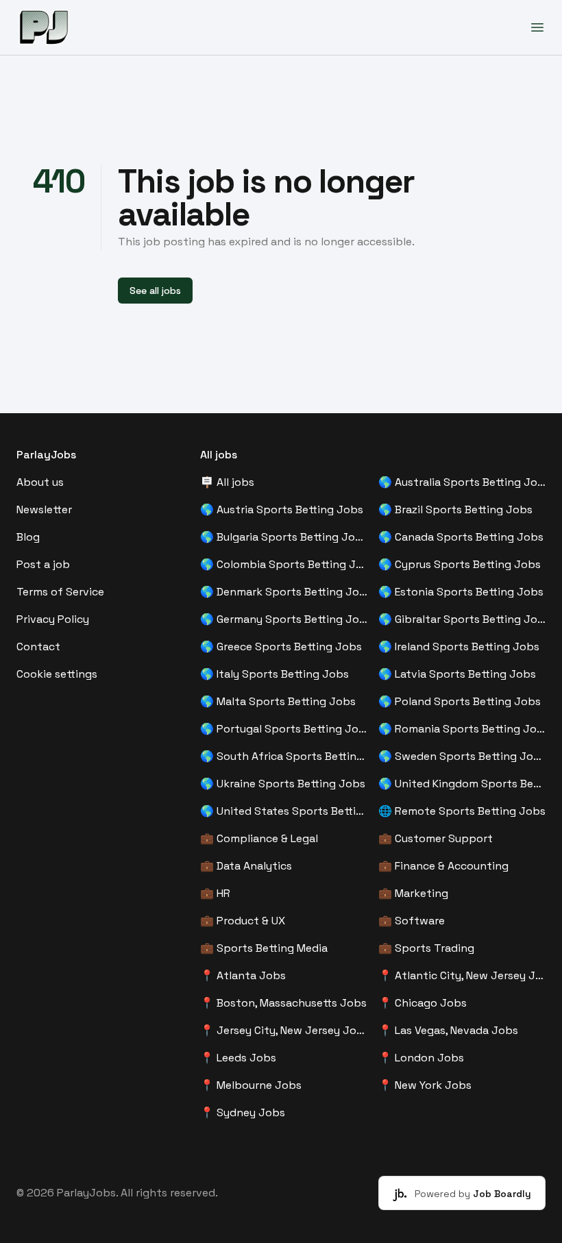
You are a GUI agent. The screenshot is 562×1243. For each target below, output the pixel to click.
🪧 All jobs (227, 482)
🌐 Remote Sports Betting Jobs (462, 811)
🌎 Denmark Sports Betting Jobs (283, 591)
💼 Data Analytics (246, 866)
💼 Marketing (413, 893)
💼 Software (411, 920)
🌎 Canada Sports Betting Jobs (460, 537)
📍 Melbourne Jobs (251, 1085)
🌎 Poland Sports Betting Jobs (459, 701)
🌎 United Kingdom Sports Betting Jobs (462, 783)
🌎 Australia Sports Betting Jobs (462, 482)
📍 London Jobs (421, 1057)
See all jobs (155, 290)
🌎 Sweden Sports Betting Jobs (462, 756)
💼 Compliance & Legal (259, 838)
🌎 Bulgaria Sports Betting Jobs (283, 537)
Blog (28, 537)
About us (40, 482)
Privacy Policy (52, 619)
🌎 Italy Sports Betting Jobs (274, 674)
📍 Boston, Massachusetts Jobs (283, 1003)
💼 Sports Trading (426, 948)
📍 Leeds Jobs (238, 1057)
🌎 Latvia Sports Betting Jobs (457, 674)
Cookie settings (56, 674)
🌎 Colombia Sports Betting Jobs (283, 564)
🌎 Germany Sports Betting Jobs (283, 619)
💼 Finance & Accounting (443, 866)
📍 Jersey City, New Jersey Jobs (283, 1030)
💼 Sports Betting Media (264, 948)
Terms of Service (60, 591)
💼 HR (215, 893)
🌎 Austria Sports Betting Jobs (281, 509)
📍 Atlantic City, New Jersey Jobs (462, 975)
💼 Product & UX (242, 920)
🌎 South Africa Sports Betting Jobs (283, 756)
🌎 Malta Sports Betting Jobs (278, 701)
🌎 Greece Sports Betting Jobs (281, 646)
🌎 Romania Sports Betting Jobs (462, 729)
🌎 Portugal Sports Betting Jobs (283, 729)
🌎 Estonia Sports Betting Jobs (460, 591)
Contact (38, 646)
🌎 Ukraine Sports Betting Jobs (282, 783)
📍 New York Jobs (425, 1085)
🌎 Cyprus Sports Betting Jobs (459, 564)
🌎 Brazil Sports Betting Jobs (455, 509)
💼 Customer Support (435, 838)
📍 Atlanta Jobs (243, 975)
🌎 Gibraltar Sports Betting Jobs (462, 619)
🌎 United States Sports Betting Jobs (283, 811)
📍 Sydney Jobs (242, 1112)
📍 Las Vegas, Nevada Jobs (448, 1030)
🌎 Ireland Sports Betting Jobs (458, 646)
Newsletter (44, 509)
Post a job (43, 564)
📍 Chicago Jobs (422, 1003)
